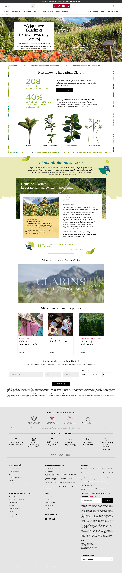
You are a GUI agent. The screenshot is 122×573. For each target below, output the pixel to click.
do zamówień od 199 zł (16, 443)
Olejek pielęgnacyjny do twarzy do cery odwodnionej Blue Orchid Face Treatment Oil (95, 480)
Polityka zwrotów (14, 502)
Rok (104, 374)
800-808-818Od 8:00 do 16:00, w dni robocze (106, 445)
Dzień (83, 374)
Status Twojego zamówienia (17, 499)
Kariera (47, 508)
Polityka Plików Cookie (38, 567)
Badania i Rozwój (50, 502)
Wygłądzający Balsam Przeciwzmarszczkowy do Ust (97, 477)
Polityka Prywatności (22, 567)
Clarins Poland (87, 559)
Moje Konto (12, 496)
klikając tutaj (63, 393)
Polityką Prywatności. (87, 527)
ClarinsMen (12, 480)
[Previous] (17, 127)
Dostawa (11, 505)
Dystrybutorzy (49, 505)
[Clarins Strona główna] (61, 6)
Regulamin (12, 567)
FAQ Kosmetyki (13, 514)
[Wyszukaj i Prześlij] (33, 6)
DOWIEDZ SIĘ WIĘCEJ (64, 90)
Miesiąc (95, 374)
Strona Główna (6, 14)
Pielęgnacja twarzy (14, 468)
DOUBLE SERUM (49, 471)
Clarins (47, 499)
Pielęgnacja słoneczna (15, 477)
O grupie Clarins (50, 496)
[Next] (105, 127)
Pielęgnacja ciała (14, 471)
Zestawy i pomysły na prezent (18, 483)
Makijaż (11, 474)
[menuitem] (110, 6)
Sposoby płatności (14, 508)
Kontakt (11, 516)
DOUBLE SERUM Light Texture (54, 468)
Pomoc (11, 511)
